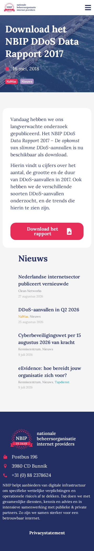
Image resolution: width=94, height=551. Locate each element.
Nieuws (26, 81)
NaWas (11, 81)
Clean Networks (30, 291)
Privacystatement (47, 532)
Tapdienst (62, 382)
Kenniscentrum (29, 349)
